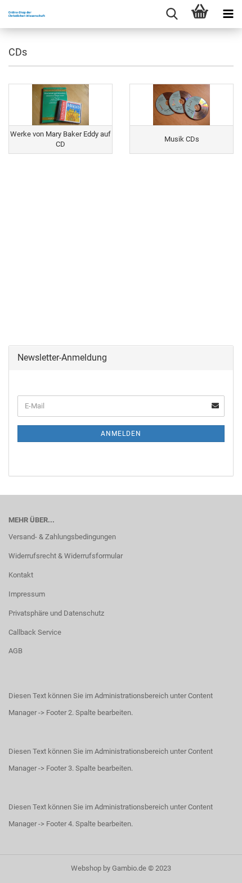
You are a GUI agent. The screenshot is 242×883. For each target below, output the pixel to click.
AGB (15, 651)
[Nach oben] (211, 866)
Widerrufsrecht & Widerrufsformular (65, 556)
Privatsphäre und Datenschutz (56, 613)
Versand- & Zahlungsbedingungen (62, 536)
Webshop (86, 868)
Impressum (26, 594)
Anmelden (121, 434)
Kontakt (20, 575)
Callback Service (34, 632)
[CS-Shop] (22, 14)
